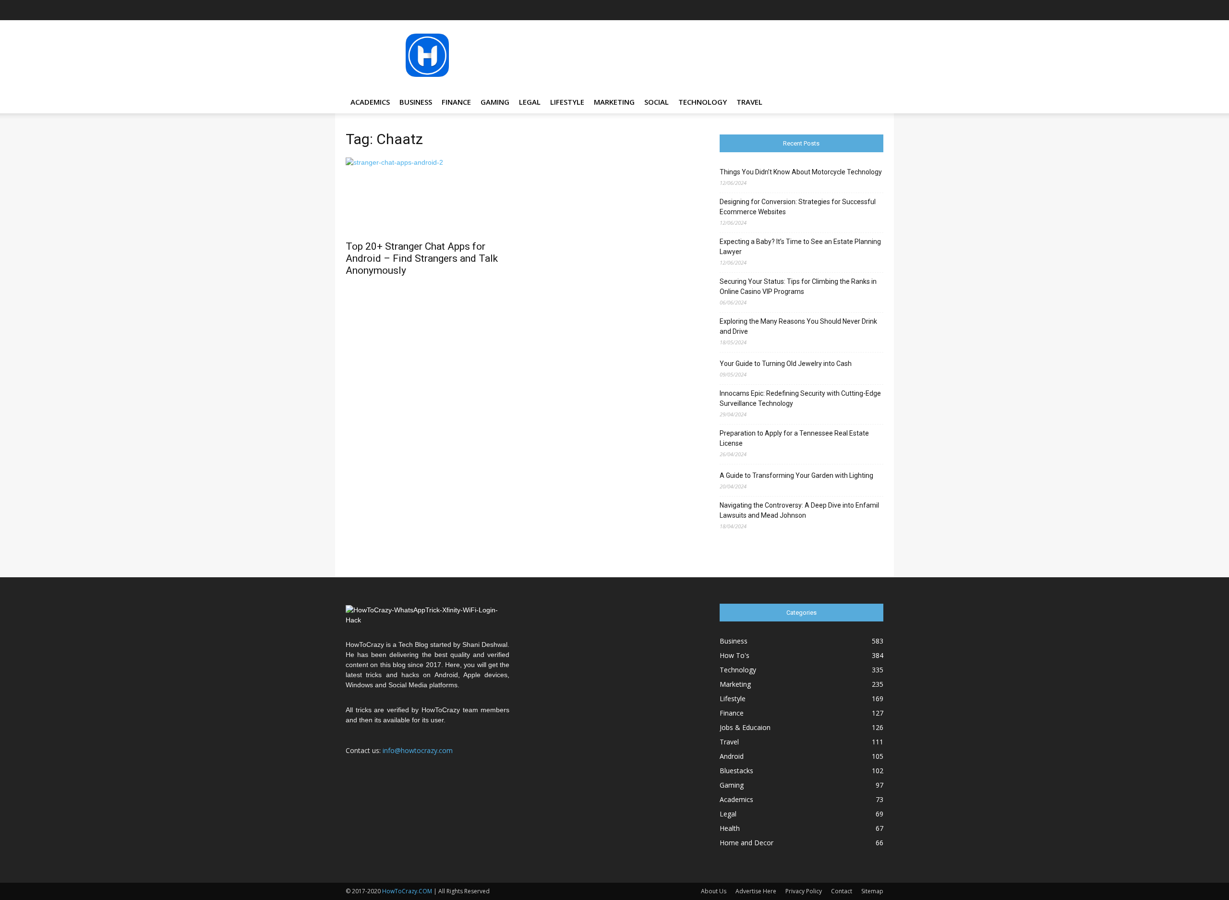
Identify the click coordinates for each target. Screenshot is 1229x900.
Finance (456, 102)
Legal (530, 102)
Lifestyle (567, 102)
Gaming (495, 102)
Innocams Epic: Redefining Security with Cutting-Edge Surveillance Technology (800, 398)
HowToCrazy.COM (407, 891)
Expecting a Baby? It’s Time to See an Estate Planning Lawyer (800, 246)
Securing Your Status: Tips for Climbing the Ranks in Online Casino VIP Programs (798, 286)
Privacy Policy (803, 891)
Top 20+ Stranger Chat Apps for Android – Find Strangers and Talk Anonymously (422, 258)
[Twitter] (860, 10)
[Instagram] (813, 10)
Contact (841, 891)
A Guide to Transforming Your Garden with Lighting (796, 475)
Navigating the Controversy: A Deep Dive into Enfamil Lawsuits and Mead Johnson (799, 510)
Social (656, 102)
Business (415, 102)
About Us (713, 891)
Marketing (614, 102)
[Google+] (797, 10)
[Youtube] (876, 10)
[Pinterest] (844, 10)
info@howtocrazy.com (418, 750)
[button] (871, 102)
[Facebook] (781, 10)
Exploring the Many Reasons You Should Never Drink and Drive (798, 326)
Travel (749, 102)
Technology (702, 102)
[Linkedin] (828, 10)
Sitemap (872, 891)
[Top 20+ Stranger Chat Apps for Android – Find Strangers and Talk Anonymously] (427, 196)
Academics (370, 102)
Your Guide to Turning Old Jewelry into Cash (786, 363)
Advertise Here (755, 891)
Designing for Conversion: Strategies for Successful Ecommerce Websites (798, 207)
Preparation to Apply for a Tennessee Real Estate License (794, 438)
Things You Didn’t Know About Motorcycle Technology (801, 172)
